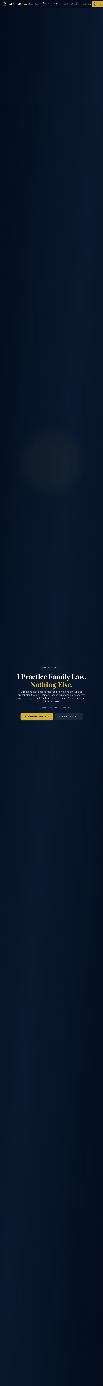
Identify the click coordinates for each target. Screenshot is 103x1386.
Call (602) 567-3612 (69, 716)
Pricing (37, 4)
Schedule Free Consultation (37, 716)
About (30, 4)
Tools (56, 4)
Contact (65, 4)
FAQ (72, 4)
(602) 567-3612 (85, 4)
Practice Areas (46, 4)
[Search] (77, 3)
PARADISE (17, 4)
